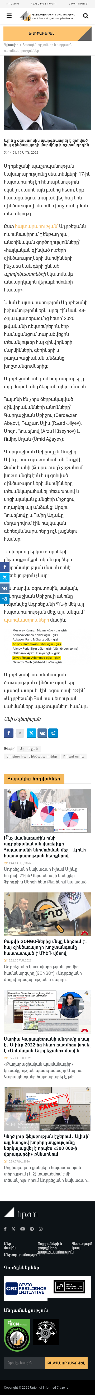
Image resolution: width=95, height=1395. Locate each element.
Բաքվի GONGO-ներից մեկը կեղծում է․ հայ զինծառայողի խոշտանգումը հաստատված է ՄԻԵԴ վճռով (45, 947)
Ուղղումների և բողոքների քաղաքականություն (56, 1248)
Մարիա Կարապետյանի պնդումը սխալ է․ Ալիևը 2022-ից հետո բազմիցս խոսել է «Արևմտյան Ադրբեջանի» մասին (47, 1045)
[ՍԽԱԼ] (84, 933)
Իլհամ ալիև (73, 756)
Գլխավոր (11, 45)
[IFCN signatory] (17, 1335)
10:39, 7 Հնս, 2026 (18, 1161)
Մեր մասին (10, 1246)
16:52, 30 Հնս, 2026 (19, 960)
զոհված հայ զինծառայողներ (32, 756)
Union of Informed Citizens (49, 1387)
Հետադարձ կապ (82, 1246)
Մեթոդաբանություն (22, 1255)
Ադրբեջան (29, 749)
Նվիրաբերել (41, 33)
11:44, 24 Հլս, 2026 (19, 863)
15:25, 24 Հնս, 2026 (19, 1058)
